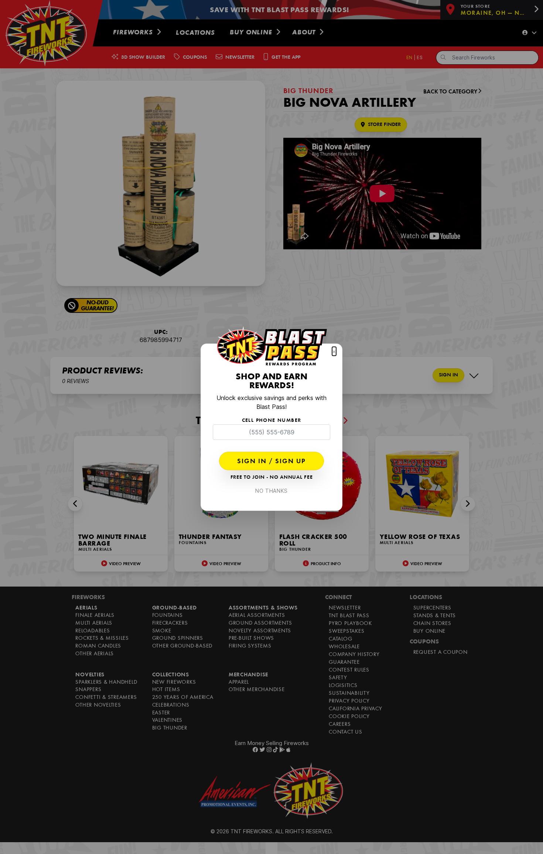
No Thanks (271, 491)
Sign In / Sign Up (271, 461)
